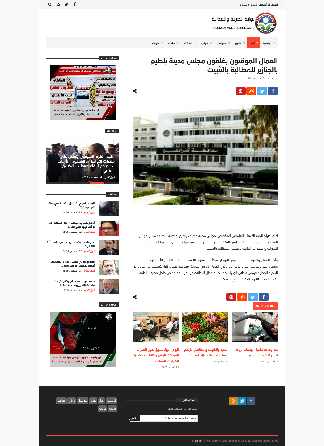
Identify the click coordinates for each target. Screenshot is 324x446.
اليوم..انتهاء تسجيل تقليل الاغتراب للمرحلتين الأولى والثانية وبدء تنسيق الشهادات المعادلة (156, 355)
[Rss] (58, 4)
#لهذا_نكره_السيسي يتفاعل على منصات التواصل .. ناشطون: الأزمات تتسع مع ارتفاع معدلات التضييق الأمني (86, 163)
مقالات (61, 400)
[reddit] (251, 91)
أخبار (249, 78)
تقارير (93, 400)
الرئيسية (111, 400)
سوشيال (82, 400)
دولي (72, 400)
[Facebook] (75, 4)
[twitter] (262, 91)
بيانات (112, 408)
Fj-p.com (197, 440)
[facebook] (273, 91)
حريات (102, 408)
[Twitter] (66, 4)
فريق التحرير (109, 177)
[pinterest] (241, 91)
